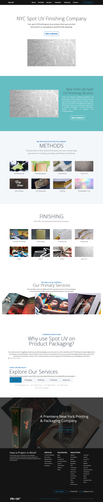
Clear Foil (84, 173)
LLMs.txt (87, 498)
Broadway (72, 463)
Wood (59, 469)
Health (72, 482)
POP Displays (60, 465)
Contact (75, 2)
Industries (67, 2)
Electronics (73, 471)
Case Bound (62, 173)
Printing (51, 303)
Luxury (85, 461)
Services (49, 2)
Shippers (59, 467)
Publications (87, 471)
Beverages (73, 461)
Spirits (85, 478)
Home (40, 498)
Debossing (40, 241)
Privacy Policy (81, 498)
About (34, 2)
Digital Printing (48, 459)
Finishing (53, 498)
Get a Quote (88, 2)
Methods (58, 2)
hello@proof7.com (88, 491)
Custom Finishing (19, 241)
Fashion (72, 473)
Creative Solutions (62, 461)
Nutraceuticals (87, 465)
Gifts (71, 480)
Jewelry (85, 457)
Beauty (72, 459)
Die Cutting (19, 191)
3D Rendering (19, 173)
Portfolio (41, 2)
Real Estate (86, 473)
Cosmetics (73, 469)
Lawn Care (86, 459)
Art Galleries (73, 457)
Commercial (73, 467)
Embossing (62, 241)
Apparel (72, 455)
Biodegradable (40, 173)
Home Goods (73, 484)
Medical (85, 463)
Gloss (19, 259)
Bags (58, 455)
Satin (62, 259)
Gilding (62, 191)
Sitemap (91, 498)
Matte (40, 259)
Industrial (86, 455)
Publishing (84, 303)
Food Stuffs (73, 476)
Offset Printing (48, 463)
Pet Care (86, 467)
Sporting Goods (87, 480)
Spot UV (84, 259)
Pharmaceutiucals (88, 469)
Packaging (18, 303)
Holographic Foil (84, 191)
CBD (71, 465)
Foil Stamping (41, 191)
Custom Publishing (49, 455)
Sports (85, 482)
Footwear (72, 478)
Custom (59, 463)
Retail (85, 476)
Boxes (59, 457)
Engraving (84, 241)
